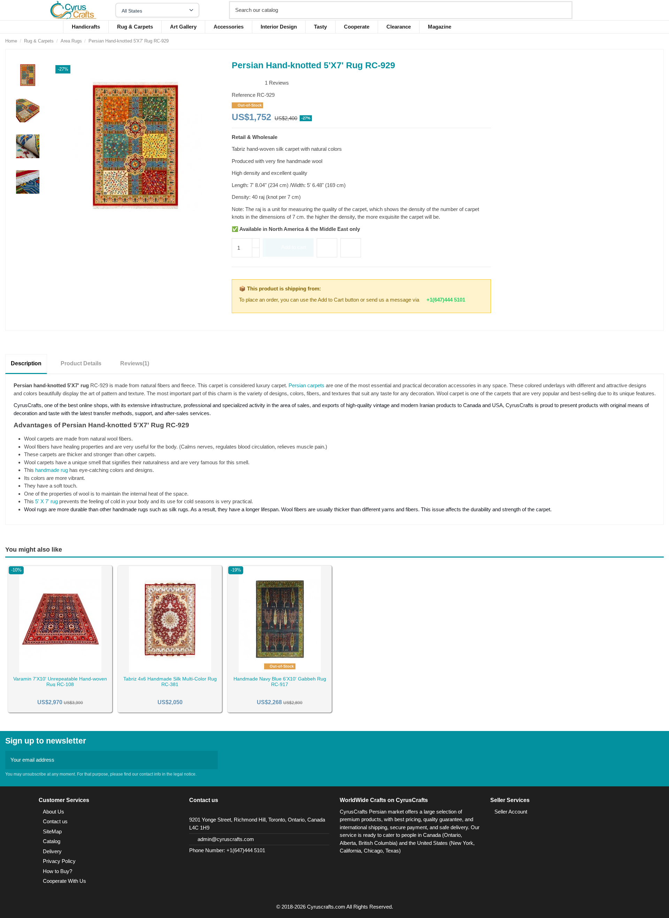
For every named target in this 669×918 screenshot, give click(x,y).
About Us (53, 812)
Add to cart (293, 247)
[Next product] (661, 41)
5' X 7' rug (46, 501)
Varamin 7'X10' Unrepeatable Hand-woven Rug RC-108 (60, 681)
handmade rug (51, 470)
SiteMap (52, 831)
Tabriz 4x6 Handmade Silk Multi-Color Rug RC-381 (170, 681)
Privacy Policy (59, 861)
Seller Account (510, 812)
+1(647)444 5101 (445, 300)
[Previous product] (653, 41)
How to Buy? (57, 871)
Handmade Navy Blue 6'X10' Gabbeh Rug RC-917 (279, 681)
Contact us (55, 821)
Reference (243, 95)
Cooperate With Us (64, 881)
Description (26, 363)
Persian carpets (306, 385)
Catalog (51, 841)
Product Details (81, 363)
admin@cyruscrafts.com (226, 839)
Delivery (52, 851)
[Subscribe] (210, 760)
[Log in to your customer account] (609, 10)
